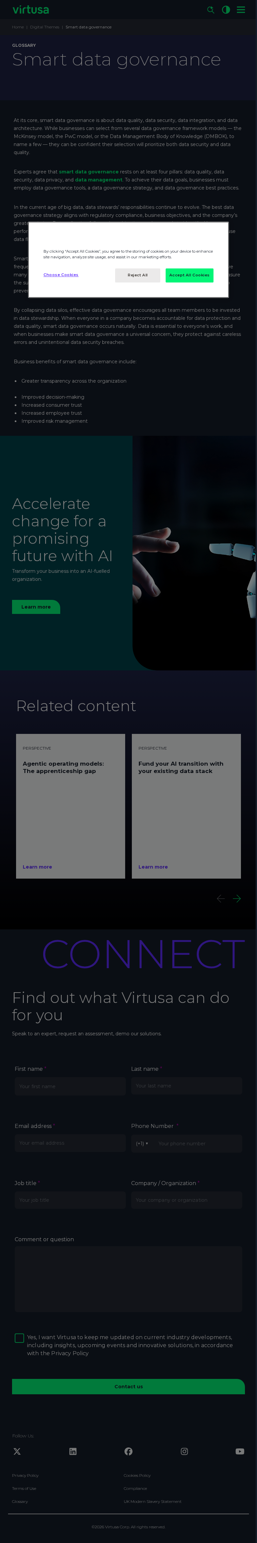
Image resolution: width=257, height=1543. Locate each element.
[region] (128, 260)
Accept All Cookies (189, 275)
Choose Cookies (61, 274)
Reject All (138, 275)
